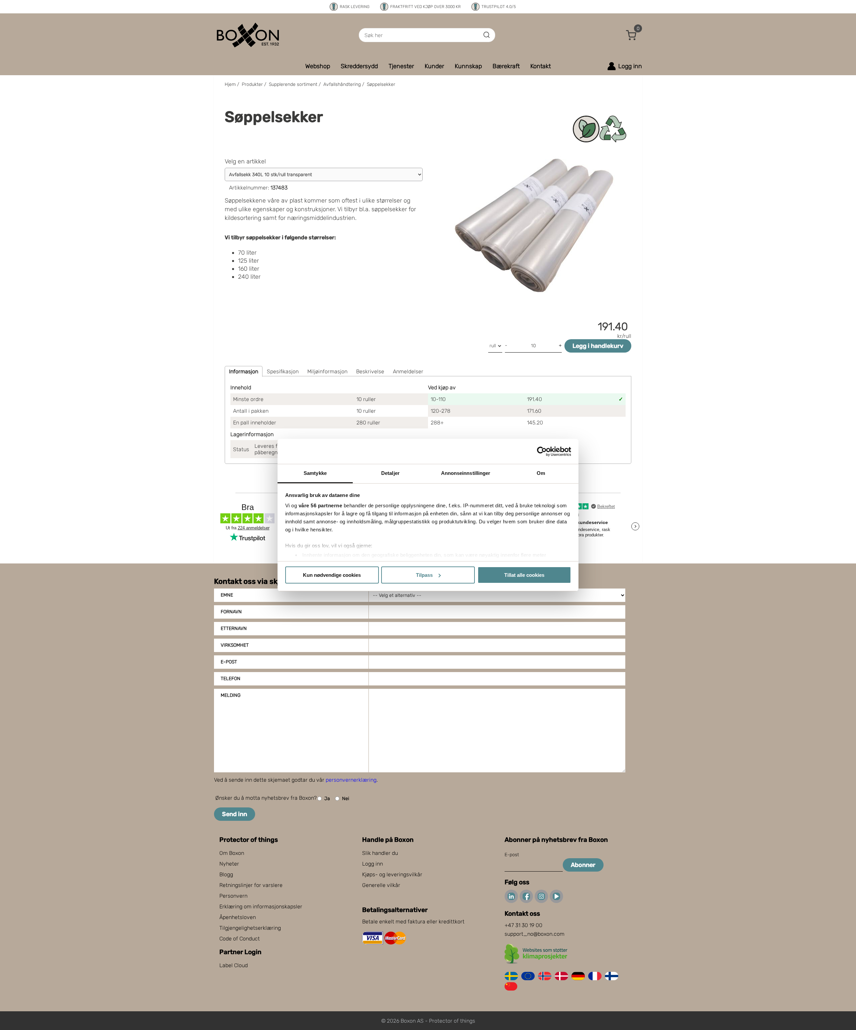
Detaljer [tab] (390, 473)
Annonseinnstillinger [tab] (466, 473)
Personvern (233, 896)
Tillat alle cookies (524, 575)
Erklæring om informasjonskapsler (260, 906)
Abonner (583, 865)
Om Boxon (231, 853)
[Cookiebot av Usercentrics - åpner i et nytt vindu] (542, 451)
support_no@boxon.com (534, 934)
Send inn (234, 814)
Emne (227, 595)
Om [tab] (541, 473)
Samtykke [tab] (315, 473)
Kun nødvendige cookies (332, 575)
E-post (229, 662)
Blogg (226, 874)
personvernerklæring (351, 780)
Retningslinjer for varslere (251, 885)
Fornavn (231, 612)
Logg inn (372, 864)
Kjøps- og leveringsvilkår (392, 874)
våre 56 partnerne (320, 505)
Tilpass (424, 575)
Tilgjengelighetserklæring (250, 928)
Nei (345, 798)
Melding (230, 695)
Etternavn (234, 628)
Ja (327, 798)
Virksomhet (235, 645)
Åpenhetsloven (237, 917)
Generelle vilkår (381, 885)
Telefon (230, 678)
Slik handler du (380, 853)
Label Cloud (233, 965)
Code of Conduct (239, 938)
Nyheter (229, 864)
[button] (631, 35)
